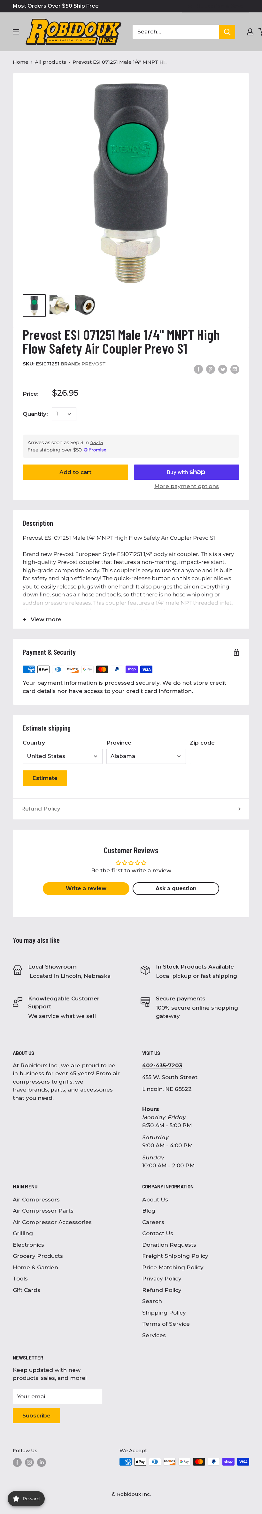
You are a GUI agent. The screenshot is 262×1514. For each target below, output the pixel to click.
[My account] (250, 31)
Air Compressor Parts (43, 1211)
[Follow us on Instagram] (29, 1462)
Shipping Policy (164, 1312)
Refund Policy (40, 808)
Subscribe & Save (220, 6)
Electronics (28, 1245)
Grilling (23, 1233)
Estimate (45, 778)
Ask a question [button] (176, 888)
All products (50, 62)
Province (118, 742)
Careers (153, 1222)
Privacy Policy (161, 1278)
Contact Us (157, 1233)
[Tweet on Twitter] (222, 369)
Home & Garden (35, 1267)
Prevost (83, 364)
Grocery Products (38, 1256)
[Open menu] (16, 31)
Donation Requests (169, 1245)
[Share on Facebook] (198, 369)
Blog (148, 1211)
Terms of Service (166, 1324)
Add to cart (75, 472)
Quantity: (35, 414)
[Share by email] (234, 369)
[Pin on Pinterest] (210, 369)
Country (34, 742)
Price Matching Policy (173, 1267)
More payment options (186, 486)
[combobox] (176, 32)
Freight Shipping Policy (175, 1256)
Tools (20, 1278)
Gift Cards (26, 1290)
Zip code (202, 742)
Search (152, 1301)
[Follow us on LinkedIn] (41, 1462)
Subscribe (36, 1415)
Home (20, 62)
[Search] (227, 32)
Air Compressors (36, 1199)
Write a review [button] (86, 888)
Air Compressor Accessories (52, 1222)
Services (154, 1335)
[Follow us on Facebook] (17, 1462)
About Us (155, 1199)
